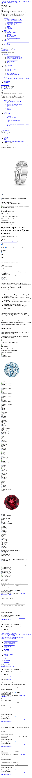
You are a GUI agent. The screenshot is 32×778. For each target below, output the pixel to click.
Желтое (6, 242)
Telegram (12, 590)
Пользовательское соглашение (8, 633)
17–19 (7, 247)
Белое (2, 242)
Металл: (3, 580)
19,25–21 (13, 247)
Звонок (18, 590)
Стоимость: (4, 583)
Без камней (5, 253)
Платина (14, 242)
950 (3, 244)
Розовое (10, 242)
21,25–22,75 (20, 247)
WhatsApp (5, 590)
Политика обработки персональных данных (12, 632)
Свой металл (20, 242)
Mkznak (9, 676)
